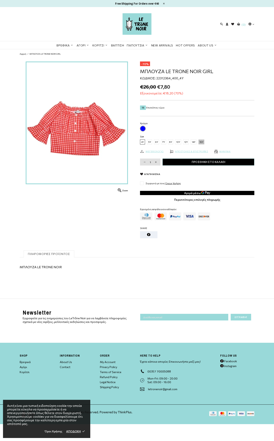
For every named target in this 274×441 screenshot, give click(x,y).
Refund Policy (109, 377)
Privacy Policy (108, 367)
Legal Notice (108, 382)
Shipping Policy (109, 387)
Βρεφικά (25, 362)
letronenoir (137, 24)
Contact (65, 367)
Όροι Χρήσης (53, 431)
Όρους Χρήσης (173, 183)
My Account (108, 362)
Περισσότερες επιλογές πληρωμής (197, 199)
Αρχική (23, 54)
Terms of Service (110, 372)
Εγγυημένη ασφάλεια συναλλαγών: (158, 209)
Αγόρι (23, 367)
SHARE (143, 228)
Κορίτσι (24, 372)
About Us (66, 362)
